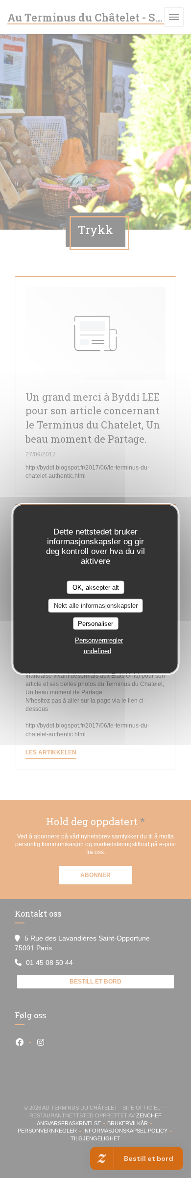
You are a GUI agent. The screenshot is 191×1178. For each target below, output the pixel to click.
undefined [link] (97, 651)
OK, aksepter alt (95, 587)
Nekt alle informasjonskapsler (96, 605)
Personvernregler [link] (99, 640)
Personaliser (95, 623)
